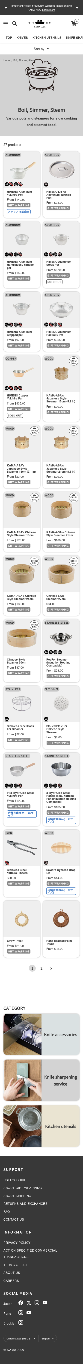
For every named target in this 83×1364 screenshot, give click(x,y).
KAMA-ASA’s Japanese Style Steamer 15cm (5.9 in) (60, 398)
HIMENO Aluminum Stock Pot (58, 263)
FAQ (6, 1211)
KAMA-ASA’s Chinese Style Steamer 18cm (21, 534)
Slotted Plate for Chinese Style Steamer (56, 729)
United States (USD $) (18, 1338)
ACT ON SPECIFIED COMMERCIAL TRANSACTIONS (30, 1253)
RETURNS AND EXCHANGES (25, 1203)
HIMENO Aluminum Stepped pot (19, 333)
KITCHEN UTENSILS (47, 37)
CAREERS (11, 1280)
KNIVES (22, 37)
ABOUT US (11, 1272)
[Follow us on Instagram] (37, 1302)
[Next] (50, 968)
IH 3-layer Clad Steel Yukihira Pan (20, 794)
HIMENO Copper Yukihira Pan (17, 397)
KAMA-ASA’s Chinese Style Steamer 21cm (60, 534)
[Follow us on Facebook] (20, 1302)
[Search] (14, 23)
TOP (9, 37)
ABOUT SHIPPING (17, 1196)
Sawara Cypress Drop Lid (60, 871)
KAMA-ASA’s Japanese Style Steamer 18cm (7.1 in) (21, 468)
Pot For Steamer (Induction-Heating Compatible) (58, 662)
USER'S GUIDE (15, 1180)
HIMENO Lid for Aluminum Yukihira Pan (58, 194)
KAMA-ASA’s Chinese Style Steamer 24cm (21, 597)
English (46, 1338)
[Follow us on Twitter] (29, 1302)
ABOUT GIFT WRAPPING (22, 1187)
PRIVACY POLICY (17, 1242)
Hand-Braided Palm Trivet (59, 942)
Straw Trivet (15, 940)
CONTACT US (13, 1219)
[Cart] (73, 23)
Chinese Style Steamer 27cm (56, 597)
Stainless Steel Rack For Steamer (20, 728)
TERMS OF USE (15, 1265)
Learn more (46, 9)
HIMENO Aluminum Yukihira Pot (19, 193)
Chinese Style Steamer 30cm (16, 661)
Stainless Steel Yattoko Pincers (17, 871)
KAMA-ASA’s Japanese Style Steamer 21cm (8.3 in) (60, 468)
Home (6, 60)
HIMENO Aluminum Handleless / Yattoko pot (20, 264)
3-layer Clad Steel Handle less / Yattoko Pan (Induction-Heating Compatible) (61, 797)
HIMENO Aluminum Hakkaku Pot (58, 333)
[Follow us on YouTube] (45, 1302)
